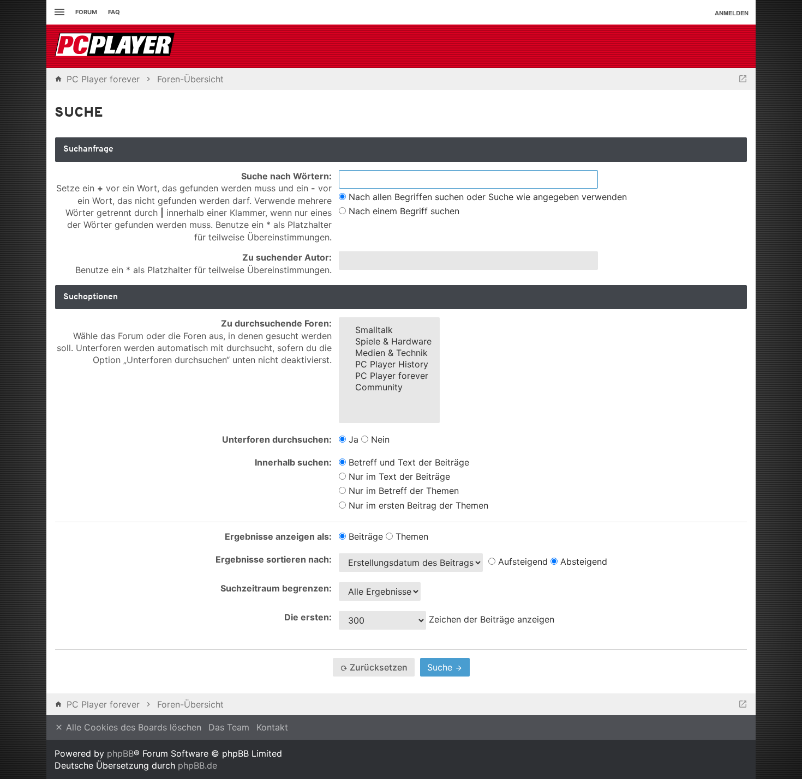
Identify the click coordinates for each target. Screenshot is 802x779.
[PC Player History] (389, 364)
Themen (410, 536)
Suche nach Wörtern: (286, 176)
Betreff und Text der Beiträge (407, 462)
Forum (86, 12)
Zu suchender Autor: (287, 257)
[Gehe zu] (743, 79)
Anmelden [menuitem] (732, 13)
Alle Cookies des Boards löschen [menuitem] (132, 727)
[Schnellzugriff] (58, 12)
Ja (352, 439)
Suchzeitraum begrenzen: (276, 588)
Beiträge (364, 536)
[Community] (389, 387)
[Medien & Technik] (389, 353)
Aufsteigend (521, 561)
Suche (441, 667)
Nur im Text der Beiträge (398, 476)
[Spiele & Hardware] (389, 341)
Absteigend (582, 561)
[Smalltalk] (389, 330)
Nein (379, 439)
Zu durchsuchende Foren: (276, 323)
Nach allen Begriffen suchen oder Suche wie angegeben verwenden (486, 196)
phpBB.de (197, 765)
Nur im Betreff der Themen (402, 490)
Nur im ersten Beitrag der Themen (417, 505)
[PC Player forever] (116, 46)
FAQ (114, 12)
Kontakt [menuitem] (272, 727)
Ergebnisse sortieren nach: (274, 559)
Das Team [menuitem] (228, 727)
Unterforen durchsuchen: (277, 439)
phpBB (120, 753)
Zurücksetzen (378, 667)
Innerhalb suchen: (293, 462)
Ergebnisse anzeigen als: (278, 536)
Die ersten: (308, 617)
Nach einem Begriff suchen (402, 211)
